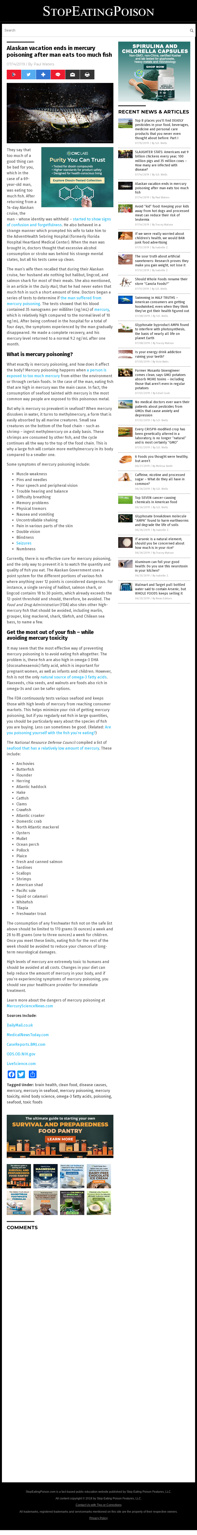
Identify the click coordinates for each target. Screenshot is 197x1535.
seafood (14, 1102)
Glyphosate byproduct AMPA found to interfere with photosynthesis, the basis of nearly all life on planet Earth (162, 331)
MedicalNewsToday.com (28, 1035)
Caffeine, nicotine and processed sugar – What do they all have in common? (160, 479)
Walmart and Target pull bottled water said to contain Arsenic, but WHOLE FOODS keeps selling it (160, 589)
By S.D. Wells (159, 143)
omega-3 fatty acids (74, 1096)
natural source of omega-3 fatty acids (73, 677)
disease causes (92, 1085)
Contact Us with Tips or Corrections (99, 1505)
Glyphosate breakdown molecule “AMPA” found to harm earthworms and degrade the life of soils (162, 520)
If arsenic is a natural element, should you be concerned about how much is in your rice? (159, 543)
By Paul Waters (160, 197)
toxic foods (33, 1102)
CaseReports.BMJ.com (26, 1044)
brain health (46, 1085)
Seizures (23, 543)
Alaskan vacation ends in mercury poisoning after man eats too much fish (162, 188)
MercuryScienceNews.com (30, 1006)
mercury (101, 309)
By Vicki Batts (160, 361)
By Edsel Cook (161, 393)
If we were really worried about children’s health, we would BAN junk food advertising (160, 238)
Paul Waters (44, 64)
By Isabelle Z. (160, 247)
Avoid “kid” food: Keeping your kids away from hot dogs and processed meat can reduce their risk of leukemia (162, 213)
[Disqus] (60, 1294)
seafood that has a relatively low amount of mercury (53, 748)
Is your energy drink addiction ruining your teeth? (158, 354)
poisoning (102, 1096)
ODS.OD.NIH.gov (21, 1054)
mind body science (38, 1096)
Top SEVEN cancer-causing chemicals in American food (156, 500)
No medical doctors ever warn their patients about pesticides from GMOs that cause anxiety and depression (162, 408)
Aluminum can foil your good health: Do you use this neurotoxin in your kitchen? (161, 566)
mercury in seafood (40, 1090)
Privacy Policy (98, 1518)
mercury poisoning (76, 1090)
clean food (68, 1085)
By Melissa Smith (162, 466)
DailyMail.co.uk (20, 1025)
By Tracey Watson (162, 224)
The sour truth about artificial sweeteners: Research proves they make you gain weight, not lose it (162, 260)
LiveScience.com (21, 1063)
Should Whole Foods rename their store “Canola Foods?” (161, 281)
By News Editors (162, 598)
